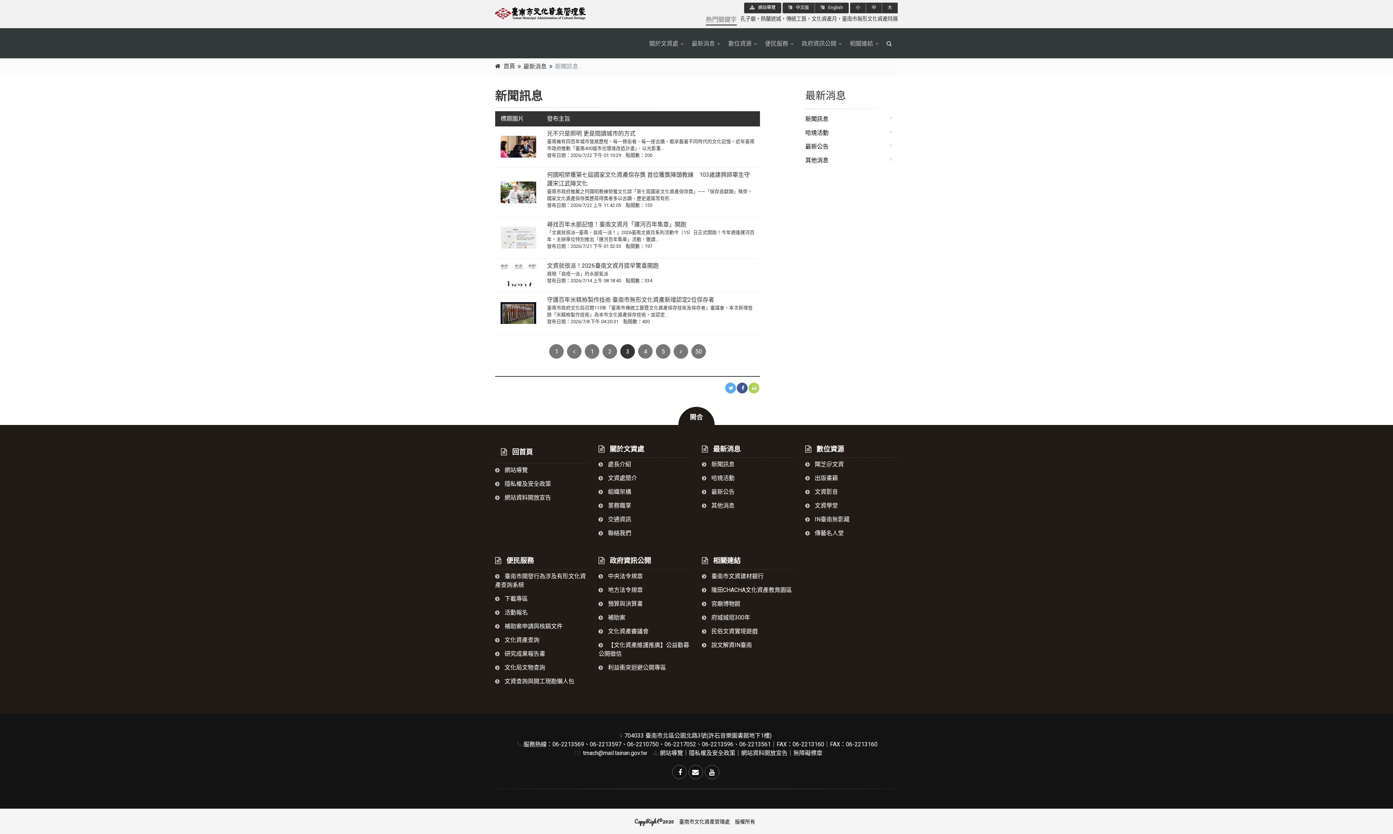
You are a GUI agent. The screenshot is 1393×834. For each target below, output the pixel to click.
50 (698, 351)
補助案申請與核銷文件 (533, 626)
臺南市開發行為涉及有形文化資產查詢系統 (540, 580)
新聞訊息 (817, 119)
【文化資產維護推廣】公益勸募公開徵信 (644, 649)
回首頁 (521, 452)
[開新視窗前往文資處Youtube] (712, 772)
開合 (696, 417)
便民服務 (776, 43)
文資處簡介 (622, 478)
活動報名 (515, 612)
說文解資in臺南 (731, 645)
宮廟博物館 (725, 603)
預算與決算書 (625, 603)
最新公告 (817, 146)
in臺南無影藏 (831, 519)
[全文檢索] (889, 43)
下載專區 (515, 598)
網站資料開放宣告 (527, 497)
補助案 (616, 617)
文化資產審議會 (628, 631)
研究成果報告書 (524, 653)
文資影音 (825, 491)
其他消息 (817, 160)
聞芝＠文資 (828, 464)
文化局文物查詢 (524, 667)
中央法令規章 (625, 576)
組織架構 (619, 491)
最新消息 (703, 43)
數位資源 (740, 43)
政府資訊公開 (819, 43)
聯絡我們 (619, 533)
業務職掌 (619, 505)
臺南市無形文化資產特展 (870, 19)
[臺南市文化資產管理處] (558, 12)
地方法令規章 (625, 590)
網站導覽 (766, 7)
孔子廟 (748, 19)
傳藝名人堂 (828, 533)
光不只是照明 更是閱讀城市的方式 (594, 133)
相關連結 (861, 43)
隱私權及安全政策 (527, 483)
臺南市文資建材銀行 (737, 576)
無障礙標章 (807, 753)
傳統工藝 (796, 19)
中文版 (802, 7)
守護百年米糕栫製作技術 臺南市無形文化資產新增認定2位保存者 (630, 299)
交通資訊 (619, 519)
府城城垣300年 (730, 617)
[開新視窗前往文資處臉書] (679, 772)
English (835, 7)
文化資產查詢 (521, 640)
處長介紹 (619, 464)
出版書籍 (825, 478)
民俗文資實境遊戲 (734, 631)
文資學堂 (825, 505)
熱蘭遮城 (771, 19)
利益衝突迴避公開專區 (636, 667)
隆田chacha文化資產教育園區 (751, 590)
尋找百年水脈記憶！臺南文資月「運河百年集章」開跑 (616, 224)
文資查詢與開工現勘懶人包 (538, 681)
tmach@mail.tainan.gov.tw (614, 753)
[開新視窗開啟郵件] (696, 772)
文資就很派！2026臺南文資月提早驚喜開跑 (603, 265)
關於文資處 (663, 43)
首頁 (509, 66)
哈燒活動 (817, 132)
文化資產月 (824, 19)
